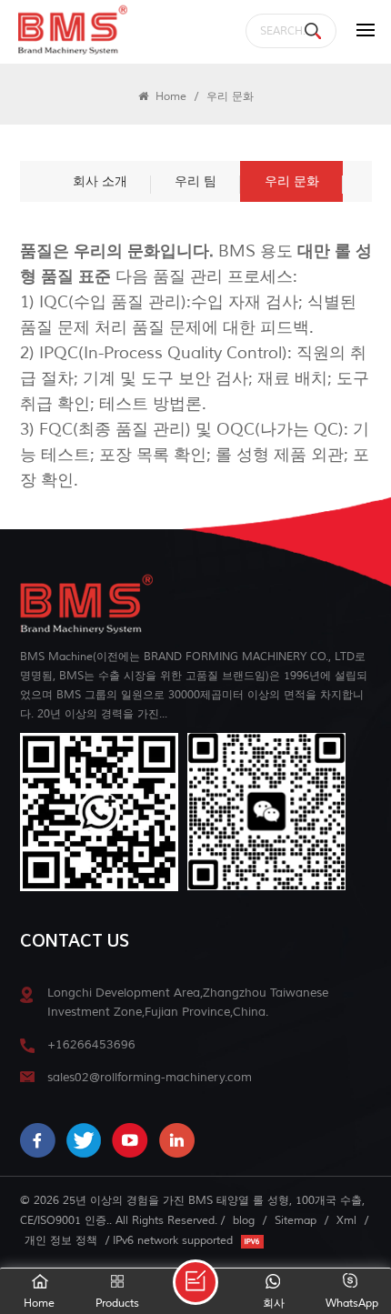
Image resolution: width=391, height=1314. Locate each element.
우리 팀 (195, 181)
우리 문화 (292, 181)
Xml (346, 1220)
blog (244, 1220)
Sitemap (295, 1220)
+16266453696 (91, 1044)
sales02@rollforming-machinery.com (149, 1077)
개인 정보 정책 (61, 1240)
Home (169, 96)
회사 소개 (100, 181)
